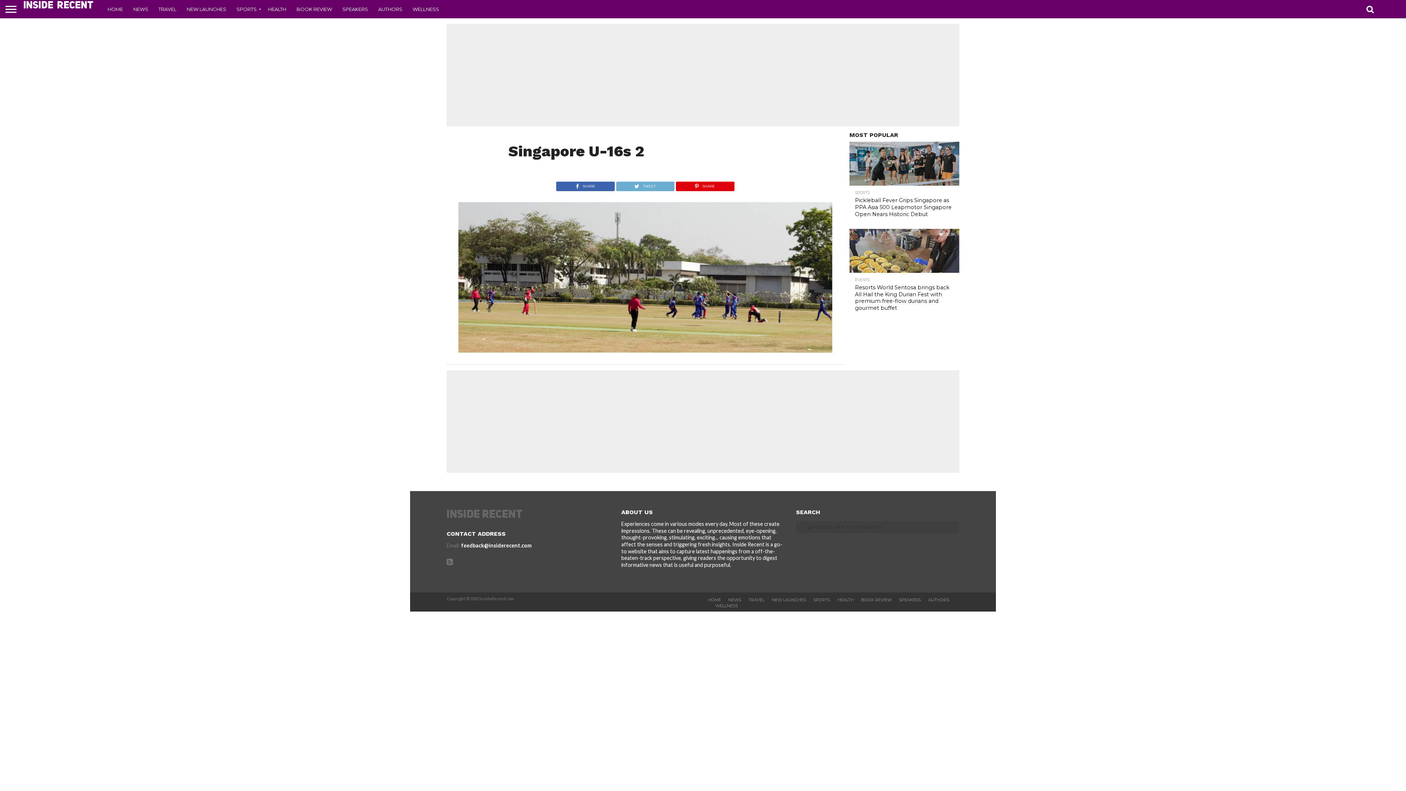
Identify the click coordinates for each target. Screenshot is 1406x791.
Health (277, 9)
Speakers (355, 9)
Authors (390, 9)
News (140, 9)
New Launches (206, 9)
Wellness (426, 9)
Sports (247, 9)
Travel (167, 9)
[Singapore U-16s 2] (645, 350)
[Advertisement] (703, 75)
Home (115, 9)
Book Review (314, 9)
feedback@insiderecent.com (496, 545)
